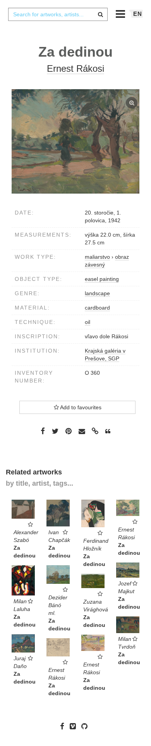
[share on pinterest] (68, 431)
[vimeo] (75, 726)
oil (87, 322)
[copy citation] (108, 431)
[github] (86, 726)
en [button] (137, 13)
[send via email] (82, 431)
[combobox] (57, 14)
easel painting (102, 279)
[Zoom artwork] (75, 141)
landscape (97, 293)
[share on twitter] (55, 431)
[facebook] (64, 726)
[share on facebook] (43, 431)
